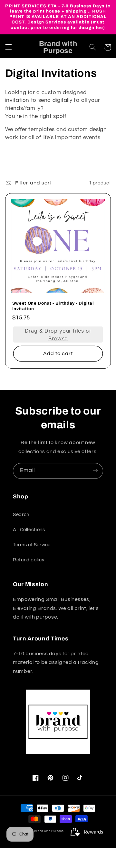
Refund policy (28, 560)
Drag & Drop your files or (58, 334)
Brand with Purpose (48, 831)
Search (21, 514)
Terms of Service (32, 544)
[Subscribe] (95, 471)
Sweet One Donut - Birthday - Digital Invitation (53, 306)
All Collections (29, 529)
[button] (8, 47)
